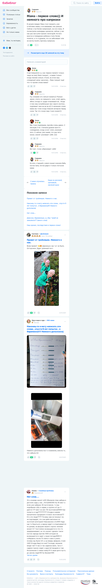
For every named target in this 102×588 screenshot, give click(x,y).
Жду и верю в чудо (38, 320)
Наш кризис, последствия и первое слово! (44, 225)
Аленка (34, 491)
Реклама (39, 571)
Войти (97, 3)
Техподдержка (7, 52)
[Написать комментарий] (47, 62)
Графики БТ (80, 574)
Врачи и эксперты (46, 574)
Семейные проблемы (46, 491)
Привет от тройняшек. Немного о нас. (42, 198)
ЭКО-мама (50, 320)
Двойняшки (44, 234)
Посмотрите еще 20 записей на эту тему (47, 53)
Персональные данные (85, 571)
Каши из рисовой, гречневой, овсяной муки (55, 182)
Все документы (32, 574)
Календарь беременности (64, 574)
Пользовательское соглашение (64, 571)
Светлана (35, 234)
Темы (89, 574)
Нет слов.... (31, 213)
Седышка (35, 9)
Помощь (48, 571)
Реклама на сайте (8, 56)
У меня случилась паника (37, 182)
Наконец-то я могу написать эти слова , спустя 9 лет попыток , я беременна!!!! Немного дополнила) (46, 205)
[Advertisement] (87, 37)
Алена (34, 68)
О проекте (30, 571)
